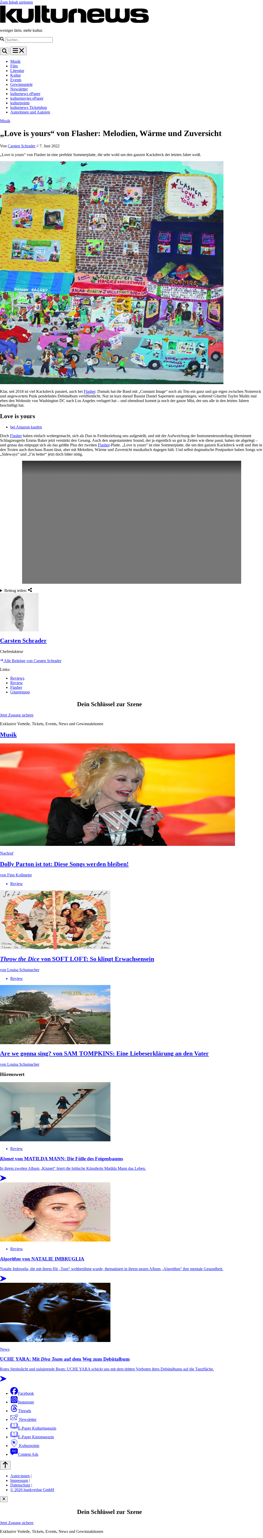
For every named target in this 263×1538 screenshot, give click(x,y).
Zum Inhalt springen (16, 2)
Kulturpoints (28, 1445)
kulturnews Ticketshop (28, 107)
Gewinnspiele (21, 84)
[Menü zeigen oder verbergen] (18, 51)
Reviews (17, 678)
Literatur (17, 70)
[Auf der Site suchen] (4, 51)
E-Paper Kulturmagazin (37, 1428)
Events (15, 80)
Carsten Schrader (21, 146)
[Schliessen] (4, 1499)
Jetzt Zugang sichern (16, 715)
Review (16, 683)
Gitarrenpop (20, 692)
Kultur (15, 75)
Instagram (26, 1402)
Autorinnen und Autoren (30, 112)
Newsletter (19, 89)
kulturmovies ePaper (26, 98)
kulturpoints (20, 103)
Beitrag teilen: (16, 590)
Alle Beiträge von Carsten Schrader (32, 661)
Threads (24, 1411)
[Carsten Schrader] (131, 612)
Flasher (89, 391)
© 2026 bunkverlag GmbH (32, 1490)
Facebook (26, 1393)
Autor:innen (20, 1476)
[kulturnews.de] (74, 21)
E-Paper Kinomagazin (36, 1437)
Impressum (19, 1480)
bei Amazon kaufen (26, 427)
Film (14, 66)
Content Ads (28, 1454)
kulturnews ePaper (25, 93)
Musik (15, 61)
